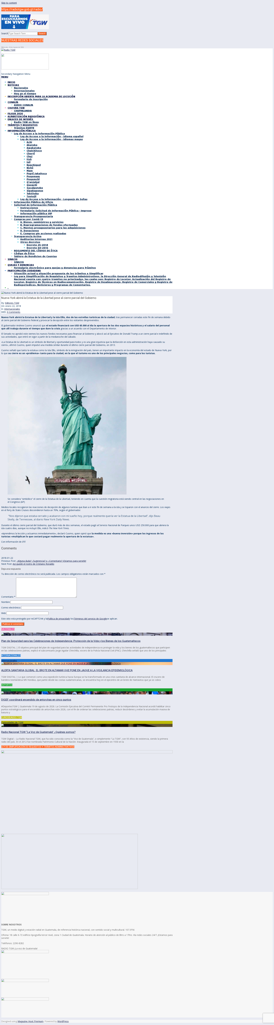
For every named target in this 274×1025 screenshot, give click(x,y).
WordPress (63, 1021)
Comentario (8, 596)
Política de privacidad (58, 618)
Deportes (6, 689)
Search (4, 33)
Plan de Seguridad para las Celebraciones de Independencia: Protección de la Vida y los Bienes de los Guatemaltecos (70, 641)
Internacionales (12, 308)
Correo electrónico (10, 607)
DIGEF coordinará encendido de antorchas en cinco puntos (36, 699)
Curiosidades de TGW (12, 722)
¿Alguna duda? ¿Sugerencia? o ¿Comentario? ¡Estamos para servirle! (51, 560)
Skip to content (9, 2)
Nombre (5, 601)
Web (3, 613)
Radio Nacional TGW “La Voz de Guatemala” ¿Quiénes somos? (38, 732)
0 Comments (13, 311)
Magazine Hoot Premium (30, 1021)
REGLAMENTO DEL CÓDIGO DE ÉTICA (36, 250)
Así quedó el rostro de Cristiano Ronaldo (33, 563)
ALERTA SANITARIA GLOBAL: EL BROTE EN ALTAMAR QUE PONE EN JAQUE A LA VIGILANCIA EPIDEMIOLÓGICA (67, 670)
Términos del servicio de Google (90, 618)
